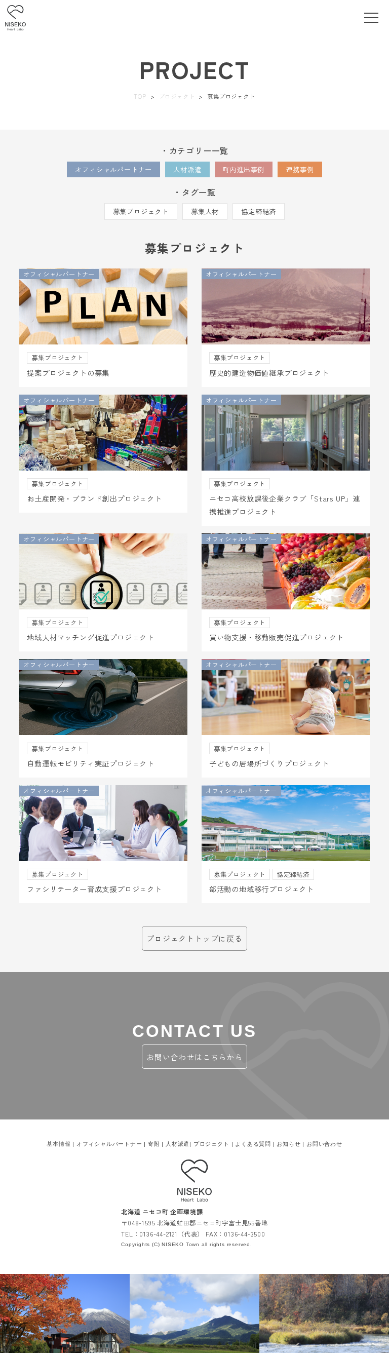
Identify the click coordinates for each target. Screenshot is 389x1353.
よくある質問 (253, 1144)
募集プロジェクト (141, 211)
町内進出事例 (244, 169)
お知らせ (288, 1144)
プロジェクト (177, 96)
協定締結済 (258, 211)
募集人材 (205, 211)
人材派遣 (187, 169)
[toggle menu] (371, 17)
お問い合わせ (324, 1144)
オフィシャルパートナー (113, 169)
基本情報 (58, 1144)
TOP (140, 96)
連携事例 (300, 169)
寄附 (154, 1144)
